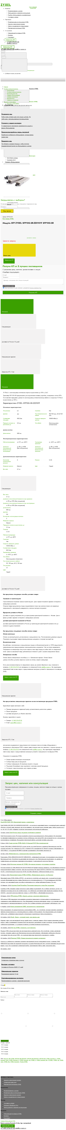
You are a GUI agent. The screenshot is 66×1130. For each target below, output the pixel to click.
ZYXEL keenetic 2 (51, 1059)
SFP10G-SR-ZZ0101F (33, 1059)
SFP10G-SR (42, 1059)
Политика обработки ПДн (35, 288)
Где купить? (11, 37)
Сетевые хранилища (12, 97)
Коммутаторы (10, 90)
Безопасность (10, 98)
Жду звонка (7, 211)
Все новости (8, 820)
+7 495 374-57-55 (13, 42)
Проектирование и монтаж (15, 11)
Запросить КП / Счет (8, 372)
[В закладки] (37, 164)
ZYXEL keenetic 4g (25, 1060)
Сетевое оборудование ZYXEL (8, 1121)
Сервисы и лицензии (12, 100)
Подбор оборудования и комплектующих (19, 15)
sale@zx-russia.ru (12, 43)
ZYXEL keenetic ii (14, 1060)
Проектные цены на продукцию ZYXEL (18, 22)
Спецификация (6, 327)
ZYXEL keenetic (14, 1062)
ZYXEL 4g (56, 1060)
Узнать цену (7, 255)
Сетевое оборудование (13, 95)
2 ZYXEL (50, 1060)
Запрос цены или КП (10, 677)
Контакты (10, 35)
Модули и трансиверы (13, 103)
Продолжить (4, 1041)
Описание (5, 312)
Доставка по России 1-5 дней (11, 342)
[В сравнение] (13, 164)
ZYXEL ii (33, 1060)
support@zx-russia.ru (15, 723)
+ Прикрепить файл (9, 286)
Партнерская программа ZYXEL (16, 28)
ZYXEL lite (7, 1062)
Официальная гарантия (9, 357)
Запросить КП (10, 40)
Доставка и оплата (13, 17)
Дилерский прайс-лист (10, 1082)
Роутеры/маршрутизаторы (14, 92)
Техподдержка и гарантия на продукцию (19, 13)
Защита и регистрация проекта (16, 24)
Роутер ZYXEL (24, 1062)
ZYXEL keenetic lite (42, 1060)
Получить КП (33, 293)
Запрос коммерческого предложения (18, 26)
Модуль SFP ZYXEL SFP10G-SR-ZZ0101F (15, 1059)
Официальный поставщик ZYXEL (16, 33)
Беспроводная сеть (12, 93)
